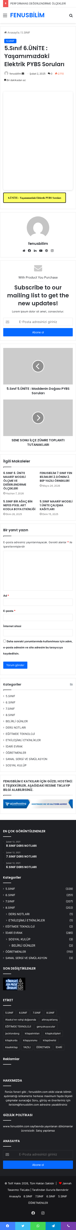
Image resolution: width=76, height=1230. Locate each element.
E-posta (9, 610)
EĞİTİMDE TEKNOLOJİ (20, 733)
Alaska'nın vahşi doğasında (20, 1019)
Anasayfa (13, 32)
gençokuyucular (46, 1026)
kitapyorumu (30, 1040)
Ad (6, 595)
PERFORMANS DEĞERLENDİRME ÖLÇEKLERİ (38, 3)
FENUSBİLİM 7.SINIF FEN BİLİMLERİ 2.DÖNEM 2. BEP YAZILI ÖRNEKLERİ (56, 477)
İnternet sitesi (12, 626)
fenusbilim (15, 73)
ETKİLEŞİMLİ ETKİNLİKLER (23, 740)
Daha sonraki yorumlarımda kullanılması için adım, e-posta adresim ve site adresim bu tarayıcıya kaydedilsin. (38, 647)
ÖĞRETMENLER (16, 752)
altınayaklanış (50, 1019)
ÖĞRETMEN (43, 1047)
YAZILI (27, 1047)
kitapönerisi (49, 1040)
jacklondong (12, 1033)
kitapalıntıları (32, 1033)
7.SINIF (10, 708)
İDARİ (59, 1047)
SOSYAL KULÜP (16, 765)
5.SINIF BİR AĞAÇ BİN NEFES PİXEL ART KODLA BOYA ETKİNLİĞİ (19, 505)
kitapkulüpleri (53, 1033)
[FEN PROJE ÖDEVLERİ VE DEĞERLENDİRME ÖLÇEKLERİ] (14, 984)
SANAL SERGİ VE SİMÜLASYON (26, 759)
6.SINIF (10, 702)
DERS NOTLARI (16, 727)
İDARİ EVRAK (14, 746)
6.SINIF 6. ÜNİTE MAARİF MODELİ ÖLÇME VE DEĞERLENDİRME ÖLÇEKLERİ (14, 480)
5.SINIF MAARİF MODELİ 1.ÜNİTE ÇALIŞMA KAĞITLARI (56, 505)
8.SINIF (10, 715)
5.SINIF (25, 32)
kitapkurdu (11, 1040)
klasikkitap (11, 1047)
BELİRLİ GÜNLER (17, 721)
